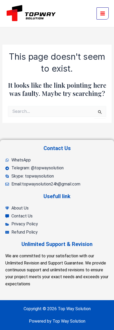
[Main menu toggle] (103, 13)
